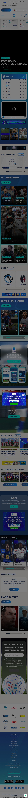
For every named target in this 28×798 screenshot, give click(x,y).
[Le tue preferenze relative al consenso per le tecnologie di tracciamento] (25, 795)
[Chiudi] (23, 395)
